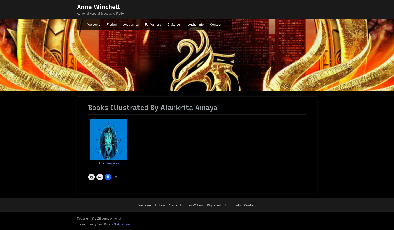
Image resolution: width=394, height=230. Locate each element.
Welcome (93, 24)
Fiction (112, 24)
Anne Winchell (98, 6)
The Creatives (108, 163)
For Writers (153, 24)
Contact (215, 24)
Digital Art (174, 24)
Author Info (196, 24)
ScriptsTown (122, 224)
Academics (131, 24)
